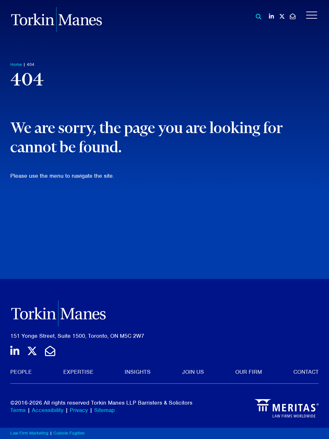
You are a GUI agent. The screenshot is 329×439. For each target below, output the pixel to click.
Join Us (193, 371)
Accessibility (48, 410)
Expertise (78, 371)
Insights (138, 371)
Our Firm (248, 371)
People (21, 371)
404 (30, 64)
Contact (306, 371)
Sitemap (104, 410)
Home (16, 64)
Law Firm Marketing (29, 433)
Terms (18, 410)
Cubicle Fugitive (68, 433)
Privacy (79, 410)
